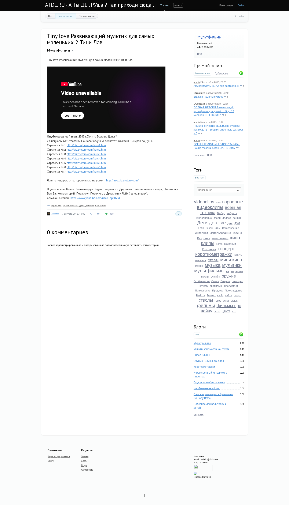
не (232, 271)
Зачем (209, 228)
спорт (237, 295)
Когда (219, 243)
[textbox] (219, 190)
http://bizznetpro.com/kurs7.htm (86, 171)
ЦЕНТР (226, 311)
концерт (226, 248)
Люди (84, 465)
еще (177, 5)
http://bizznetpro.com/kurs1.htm (86, 145)
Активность (87, 469)
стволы (206, 300)
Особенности (202, 281)
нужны (205, 276)
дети (81, 205)
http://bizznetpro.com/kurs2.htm (86, 149)
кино (235, 237)
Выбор (221, 213)
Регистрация (226, 5)
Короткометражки (204, 366)
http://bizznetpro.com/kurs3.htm (86, 154)
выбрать (232, 213)
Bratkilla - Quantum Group (208, 96)
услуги (234, 300)
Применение (203, 290)
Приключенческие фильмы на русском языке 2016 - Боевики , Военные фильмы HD (218, 129)
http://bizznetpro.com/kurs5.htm (86, 163)
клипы (207, 243)
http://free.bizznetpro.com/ (122, 180)
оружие (229, 276)
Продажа (217, 290)
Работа (200, 295)
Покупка (225, 281)
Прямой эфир (208, 65)
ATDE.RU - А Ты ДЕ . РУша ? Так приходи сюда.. (99, 4)
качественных (220, 238)
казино (237, 232)
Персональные (87, 16)
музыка (212, 264)
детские (217, 222)
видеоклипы (210, 207)
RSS (199, 54)
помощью (237, 281)
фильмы (206, 305)
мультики (232, 264)
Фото (217, 311)
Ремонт (211, 295)
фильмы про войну (221, 308)
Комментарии (202, 73)
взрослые (232, 201)
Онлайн (215, 276)
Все (50, 16)
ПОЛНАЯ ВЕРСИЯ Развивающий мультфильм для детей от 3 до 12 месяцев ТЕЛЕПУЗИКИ (214, 111)
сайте (228, 295)
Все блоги (199, 414)
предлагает (231, 285)
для (230, 223)
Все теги (199, 177)
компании (230, 243)
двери (217, 217)
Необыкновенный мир (207, 388)
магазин (200, 260)
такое (218, 300)
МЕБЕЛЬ (213, 260)
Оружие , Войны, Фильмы (209, 360)
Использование (220, 232)
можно (199, 265)
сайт (220, 295)
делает (226, 217)
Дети (202, 222)
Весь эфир (199, 155)
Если (201, 228)
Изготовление (230, 228)
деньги (237, 217)
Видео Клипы (202, 355)
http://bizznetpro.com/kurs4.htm (86, 158)
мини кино (231, 259)
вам (218, 202)
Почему (203, 285)
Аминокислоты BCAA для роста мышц (216, 85)
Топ (197, 334)
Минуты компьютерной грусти (212, 349)
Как (199, 238)
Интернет (201, 232)
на (227, 271)
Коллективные (65, 16)
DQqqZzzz (199, 92)
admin (197, 82)
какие (207, 238)
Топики (164, 5)
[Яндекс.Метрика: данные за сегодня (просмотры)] (202, 475)
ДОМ (237, 223)
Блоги (84, 460)
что (234, 311)
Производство (233, 290)
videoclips (204, 201)
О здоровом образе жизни (209, 382)
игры (217, 228)
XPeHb (55, 213)
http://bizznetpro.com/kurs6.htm (86, 167)
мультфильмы (209, 270)
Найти (241, 16)
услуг (226, 300)
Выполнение (204, 217)
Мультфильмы (209, 36)
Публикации (221, 73)
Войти (241, 5)
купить (238, 254)
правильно (216, 285)
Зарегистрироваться (59, 456)
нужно (239, 271)
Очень (215, 281)
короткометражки (213, 253)
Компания (209, 249)
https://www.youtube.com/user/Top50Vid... (96, 198)
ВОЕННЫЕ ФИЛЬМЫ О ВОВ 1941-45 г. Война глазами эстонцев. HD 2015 (217, 146)
